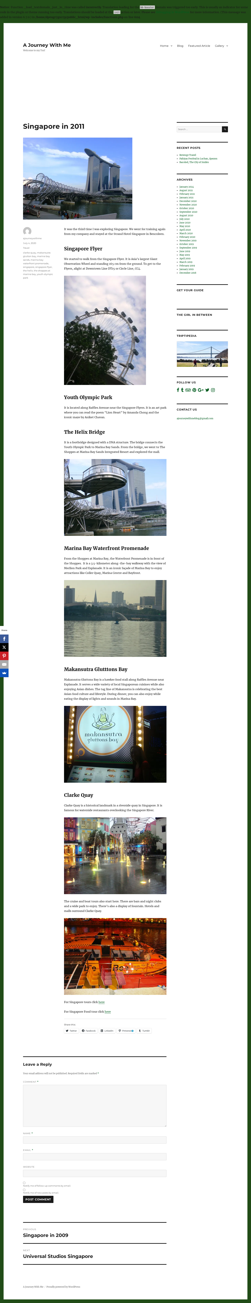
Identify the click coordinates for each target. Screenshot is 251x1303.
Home (164, 45)
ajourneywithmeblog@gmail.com (195, 418)
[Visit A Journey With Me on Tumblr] (182, 390)
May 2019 (184, 254)
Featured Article (199, 45)
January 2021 (186, 197)
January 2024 (186, 186)
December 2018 (187, 272)
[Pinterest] (4, 656)
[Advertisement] (125, 97)
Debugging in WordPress (172, 12)
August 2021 (186, 190)
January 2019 (186, 269)
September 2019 (188, 247)
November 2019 (188, 240)
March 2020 (186, 233)
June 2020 (184, 222)
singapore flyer (43, 267)
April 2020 (185, 229)
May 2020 (184, 226)
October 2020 (186, 208)
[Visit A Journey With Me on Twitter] (207, 390)
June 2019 (184, 251)
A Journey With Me (47, 45)
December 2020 (188, 201)
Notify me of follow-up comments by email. (47, 1185)
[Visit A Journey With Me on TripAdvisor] (188, 390)
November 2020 (188, 204)
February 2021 (187, 194)
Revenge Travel (187, 155)
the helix (28, 270)
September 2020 (188, 211)
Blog (180, 45)
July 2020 (184, 219)
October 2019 (186, 244)
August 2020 (186, 215)
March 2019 (185, 262)
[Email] (4, 664)
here (102, 1002)
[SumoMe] (4, 673)
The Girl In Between (194, 314)
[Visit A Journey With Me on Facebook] (178, 390)
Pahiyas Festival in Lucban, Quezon (198, 158)
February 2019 (187, 265)
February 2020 (187, 237)
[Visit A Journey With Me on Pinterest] (194, 390)
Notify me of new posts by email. (41, 1192)
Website (29, 1166)
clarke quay (29, 252)
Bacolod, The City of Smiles (194, 162)
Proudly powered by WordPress (63, 1286)
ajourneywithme (32, 238)
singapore (28, 267)
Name (28, 1133)
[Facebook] (4, 639)
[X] (4, 647)
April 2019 (185, 258)
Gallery (219, 45)
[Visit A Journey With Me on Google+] (201, 390)
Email (28, 1150)
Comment (31, 1081)
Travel (26, 247)
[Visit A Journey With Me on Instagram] (213, 390)
